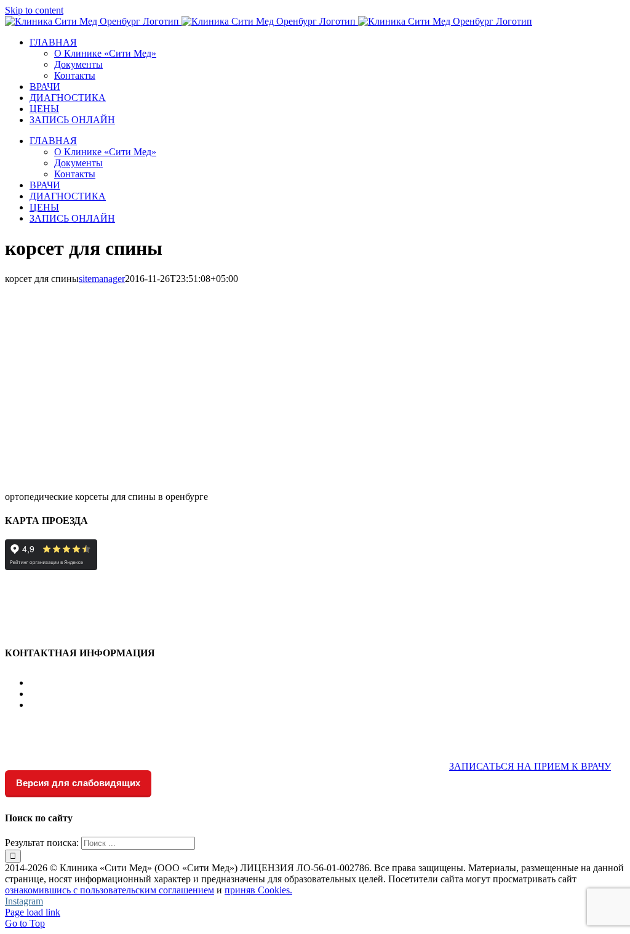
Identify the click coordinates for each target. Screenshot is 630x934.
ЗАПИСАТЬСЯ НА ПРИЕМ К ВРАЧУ (530, 766)
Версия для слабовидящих (78, 783)
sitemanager (102, 278)
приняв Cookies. (258, 890)
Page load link (32, 912)
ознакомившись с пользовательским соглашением (109, 890)
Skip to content (34, 10)
